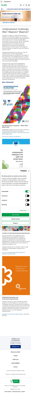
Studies (16, 355)
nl (21, 5)
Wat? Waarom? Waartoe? (9, 22)
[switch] (27, 196)
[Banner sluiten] (28, 170)
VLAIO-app (15, 359)
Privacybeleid (8, 391)
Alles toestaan (15, 214)
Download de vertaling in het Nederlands (11, 136)
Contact (15, 366)
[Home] (1, 9)
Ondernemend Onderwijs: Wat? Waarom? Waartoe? (18, 9)
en (23, 5)
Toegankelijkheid (16, 391)
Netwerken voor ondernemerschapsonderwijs (12, 314)
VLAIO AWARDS (15, 363)
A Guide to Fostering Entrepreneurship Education (13, 252)
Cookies (23, 391)
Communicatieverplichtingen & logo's (15, 370)
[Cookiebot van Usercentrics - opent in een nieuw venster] (20, 171)
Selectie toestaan (15, 219)
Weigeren (15, 223)
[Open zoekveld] (26, 5)
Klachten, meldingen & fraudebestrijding (15, 374)
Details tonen (23, 210)
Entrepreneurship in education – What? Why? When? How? (15, 132)
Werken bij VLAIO (15, 352)
